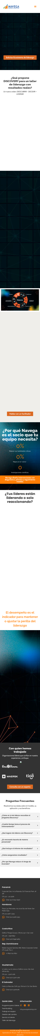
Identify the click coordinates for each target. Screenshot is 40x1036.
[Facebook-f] (21, 1005)
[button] (35, 6)
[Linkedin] (29, 1005)
